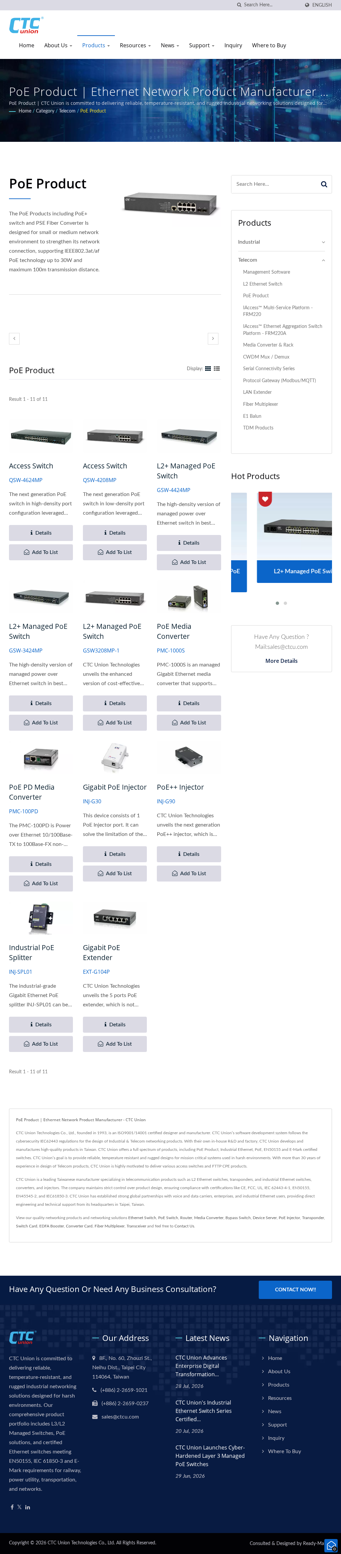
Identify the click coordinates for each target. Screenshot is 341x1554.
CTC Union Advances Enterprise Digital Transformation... (201, 1366)
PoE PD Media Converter (32, 792)
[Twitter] (19, 1507)
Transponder (313, 1218)
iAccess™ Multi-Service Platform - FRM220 (278, 311)
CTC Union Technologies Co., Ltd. (81, 1543)
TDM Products (258, 427)
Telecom (67, 111)
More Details (281, 660)
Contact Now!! (295, 1289)
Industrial (249, 242)
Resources (134, 45)
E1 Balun (252, 416)
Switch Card (26, 1226)
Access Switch (31, 465)
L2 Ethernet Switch (262, 284)
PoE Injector (289, 1218)
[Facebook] (12, 1507)
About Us (56, 45)
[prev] (14, 339)
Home (26, 45)
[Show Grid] (208, 369)
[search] (239, 5)
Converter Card (79, 1226)
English (322, 5)
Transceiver (136, 1226)
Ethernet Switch (142, 1218)
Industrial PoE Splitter (31, 952)
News (168, 45)
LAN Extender (257, 392)
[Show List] (216, 369)
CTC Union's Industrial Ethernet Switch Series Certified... (203, 1411)
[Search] (324, 184)
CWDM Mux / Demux (266, 357)
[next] (213, 339)
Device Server (265, 1218)
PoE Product (93, 111)
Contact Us (184, 1226)
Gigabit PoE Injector (115, 787)
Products (94, 45)
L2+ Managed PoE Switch (186, 470)
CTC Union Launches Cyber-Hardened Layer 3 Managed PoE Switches (210, 1456)
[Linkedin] (27, 1507)
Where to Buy (269, 45)
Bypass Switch (238, 1218)
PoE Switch (168, 1218)
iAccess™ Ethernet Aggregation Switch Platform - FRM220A (282, 330)
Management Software (266, 272)
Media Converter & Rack (268, 345)
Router (186, 1218)
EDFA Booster (51, 1226)
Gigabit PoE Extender (101, 952)
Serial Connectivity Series (269, 368)
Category (45, 111)
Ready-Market (317, 1543)
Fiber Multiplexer (260, 404)
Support (200, 45)
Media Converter (208, 1218)
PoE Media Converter (174, 631)
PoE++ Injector (180, 787)
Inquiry (233, 45)
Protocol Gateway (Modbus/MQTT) (279, 380)
